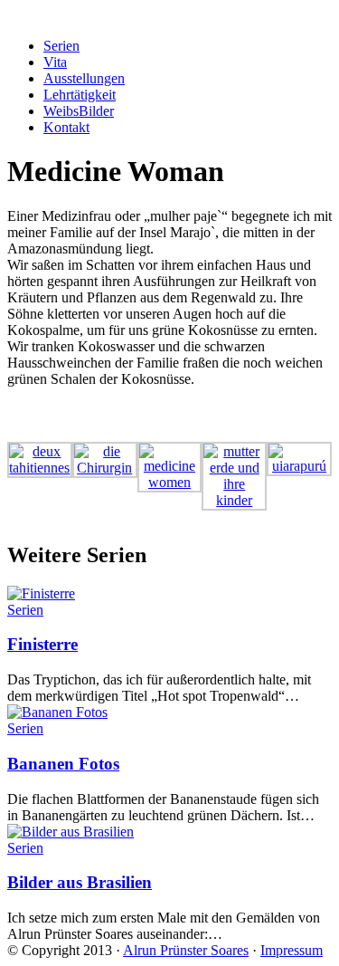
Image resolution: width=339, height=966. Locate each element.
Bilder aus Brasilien (79, 882)
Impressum (291, 950)
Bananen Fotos (63, 763)
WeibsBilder (78, 111)
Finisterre (42, 644)
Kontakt (66, 127)
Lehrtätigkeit (79, 94)
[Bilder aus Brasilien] (70, 831)
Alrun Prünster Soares (186, 950)
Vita (55, 62)
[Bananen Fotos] (57, 712)
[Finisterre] (41, 593)
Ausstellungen (84, 78)
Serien (61, 45)
